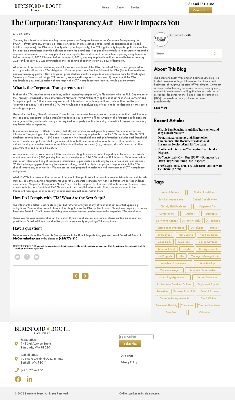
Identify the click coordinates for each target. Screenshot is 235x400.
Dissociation (213, 221)
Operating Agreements (172, 277)
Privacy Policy (129, 362)
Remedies (162, 291)
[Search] (214, 53)
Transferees (188, 305)
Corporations (166, 214)
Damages (211, 214)
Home (105, 7)
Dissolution (197, 228)
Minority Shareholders (203, 270)
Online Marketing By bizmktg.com (139, 393)
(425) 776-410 (68, 238)
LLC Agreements (208, 249)
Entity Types (165, 235)
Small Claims (208, 298)
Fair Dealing (185, 235)
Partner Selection (207, 277)
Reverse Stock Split (184, 291)
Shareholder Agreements (174, 298)
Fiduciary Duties (209, 235)
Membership (207, 263)
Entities (214, 228)
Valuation (204, 312)
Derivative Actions (167, 221)
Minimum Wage (169, 270)
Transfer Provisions (209, 305)
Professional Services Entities (174, 284)
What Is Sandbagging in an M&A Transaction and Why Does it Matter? (188, 131)
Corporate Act (207, 206)
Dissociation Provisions (170, 228)
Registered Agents (208, 284)
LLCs (181, 256)
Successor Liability (166, 305)
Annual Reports (170, 192)
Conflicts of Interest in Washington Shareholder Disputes (187, 150)
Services (136, 7)
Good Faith (164, 242)
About (120, 7)
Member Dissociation (173, 263)
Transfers (171, 312)
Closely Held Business (173, 206)
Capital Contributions (205, 199)
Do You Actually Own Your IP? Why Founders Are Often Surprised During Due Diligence (188, 159)
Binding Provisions (204, 192)
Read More (160, 108)
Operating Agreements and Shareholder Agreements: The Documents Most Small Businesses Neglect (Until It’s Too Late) (183, 141)
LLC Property (165, 256)
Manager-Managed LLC (205, 256)
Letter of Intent (166, 249)
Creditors (190, 214)
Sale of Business (210, 291)
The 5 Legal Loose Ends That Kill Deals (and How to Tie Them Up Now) (190, 167)
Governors (184, 242)
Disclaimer (127, 356)
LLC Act (186, 249)
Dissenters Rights (192, 221)
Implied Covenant (208, 242)
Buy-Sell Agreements (171, 199)
